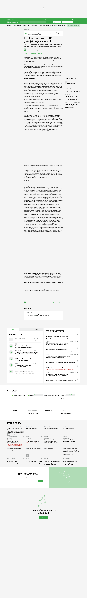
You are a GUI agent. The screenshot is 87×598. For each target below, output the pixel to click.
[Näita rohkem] (79, 19)
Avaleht (9, 25)
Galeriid (24, 25)
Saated (48, 341)
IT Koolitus (63, 410)
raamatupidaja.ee (46, 19)
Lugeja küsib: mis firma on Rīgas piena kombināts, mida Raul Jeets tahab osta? (72, 98)
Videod (47, 25)
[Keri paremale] (62, 315)
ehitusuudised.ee (53, 19)
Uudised (16, 357)
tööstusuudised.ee (24, 19)
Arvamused (19, 25)
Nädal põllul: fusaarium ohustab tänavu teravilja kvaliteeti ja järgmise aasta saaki (52, 463)
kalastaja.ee (68, 19)
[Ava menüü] (13, 19)
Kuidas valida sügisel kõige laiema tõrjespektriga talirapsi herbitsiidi (71, 106)
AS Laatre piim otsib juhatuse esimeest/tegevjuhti (27, 340)
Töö (38, 25)
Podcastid (42, 25)
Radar (63, 25)
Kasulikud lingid (57, 25)
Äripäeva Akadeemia (32, 410)
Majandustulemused (12, 436)
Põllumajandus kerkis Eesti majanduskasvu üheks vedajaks (61, 362)
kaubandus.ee (39, 19)
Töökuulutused (21, 338)
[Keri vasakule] (36, 315)
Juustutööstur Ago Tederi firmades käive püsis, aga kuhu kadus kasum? (13, 441)
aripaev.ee (17, 19)
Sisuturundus (34, 25)
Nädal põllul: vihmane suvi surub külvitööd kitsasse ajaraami (61, 380)
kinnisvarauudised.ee (61, 19)
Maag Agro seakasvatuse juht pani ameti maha (59, 367)
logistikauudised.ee (31, 19)
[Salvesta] (40, 338)
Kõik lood (14, 25)
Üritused (51, 25)
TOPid (28, 25)
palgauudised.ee (74, 19)
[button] (25, 481)
